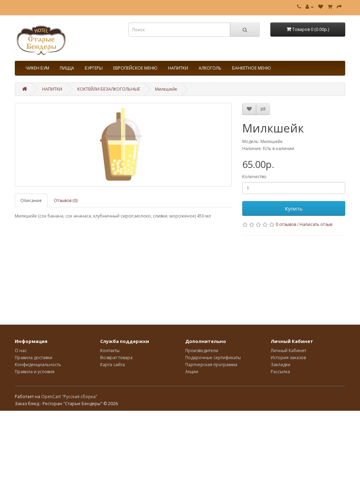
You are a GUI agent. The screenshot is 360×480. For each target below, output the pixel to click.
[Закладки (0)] (320, 7)
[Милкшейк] (123, 145)
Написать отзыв (316, 224)
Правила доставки (33, 358)
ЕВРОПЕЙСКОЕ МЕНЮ (135, 68)
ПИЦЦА (67, 68)
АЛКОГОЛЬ (210, 68)
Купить (294, 208)
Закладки (280, 365)
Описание (31, 200)
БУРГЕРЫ (94, 68)
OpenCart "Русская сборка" (69, 397)
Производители (201, 350)
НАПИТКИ (178, 68)
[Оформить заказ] (339, 7)
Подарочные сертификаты (213, 358)
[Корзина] (330, 7)
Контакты (110, 350)
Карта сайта (112, 365)
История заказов (288, 358)
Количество (254, 177)
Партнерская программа (211, 365)
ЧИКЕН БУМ (37, 68)
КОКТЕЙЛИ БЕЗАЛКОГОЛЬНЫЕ (108, 89)
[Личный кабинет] (310, 7)
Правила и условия (34, 372)
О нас (21, 350)
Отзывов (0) (65, 200)
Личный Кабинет (288, 350)
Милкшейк (166, 89)
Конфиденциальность (38, 365)
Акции (191, 372)
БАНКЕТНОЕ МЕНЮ (251, 68)
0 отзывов (286, 224)
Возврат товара (116, 358)
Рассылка (280, 372)
